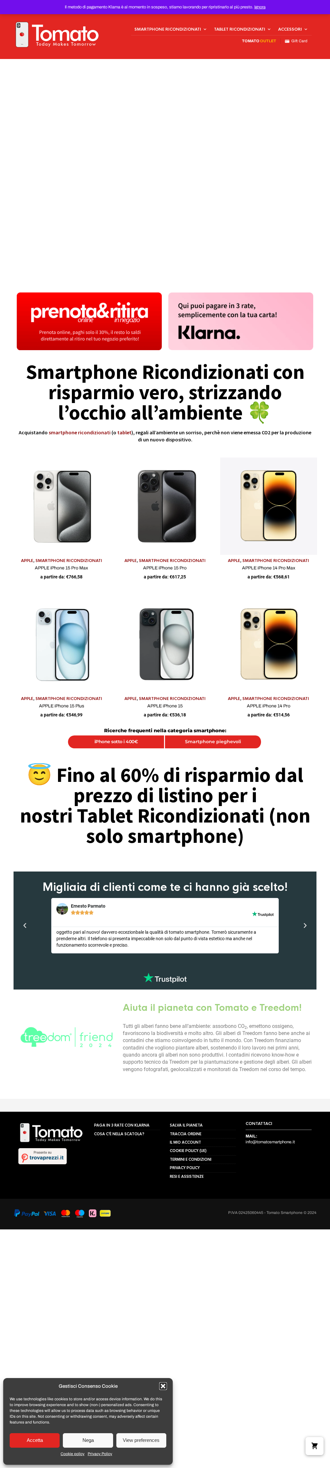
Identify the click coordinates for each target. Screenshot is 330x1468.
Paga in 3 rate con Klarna (122, 1246)
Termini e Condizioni (190, 1280)
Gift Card (298, 41)
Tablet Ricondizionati (239, 29)
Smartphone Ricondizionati (167, 29)
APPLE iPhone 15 (165, 706)
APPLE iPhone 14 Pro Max (268, 568)
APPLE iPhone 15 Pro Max (61, 568)
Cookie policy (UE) (188, 1272)
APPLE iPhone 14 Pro (268, 706)
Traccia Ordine (185, 1255)
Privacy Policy (100, 1454)
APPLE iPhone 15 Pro (165, 568)
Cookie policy (72, 1454)
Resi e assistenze (187, 1298)
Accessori (290, 29)
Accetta (35, 1440)
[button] (163, 1386)
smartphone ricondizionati (80, 432)
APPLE (27, 560)
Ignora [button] (260, 7)
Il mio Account (185, 1263)
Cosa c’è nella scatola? (119, 1255)
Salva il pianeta (186, 1246)
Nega (88, 1440)
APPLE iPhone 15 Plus (61, 706)
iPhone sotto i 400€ (116, 741)
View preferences (141, 1440)
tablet (124, 432)
